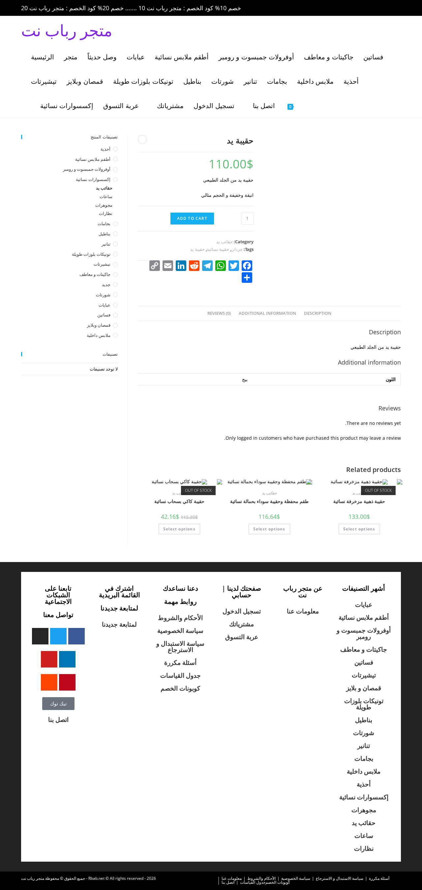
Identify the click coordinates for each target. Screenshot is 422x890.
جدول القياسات (180, 675)
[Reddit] (49, 682)
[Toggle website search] (313, 106)
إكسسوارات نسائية (93, 179)
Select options (179, 529)
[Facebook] (76, 636)
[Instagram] (40, 636)
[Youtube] (49, 659)
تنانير (106, 244)
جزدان (237, 249)
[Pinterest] (67, 682)
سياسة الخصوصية (180, 630)
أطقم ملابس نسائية (92, 159)
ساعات (106, 196)
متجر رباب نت (66, 30)
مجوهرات (103, 205)
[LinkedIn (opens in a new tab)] (379, 8)
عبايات (104, 305)
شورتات (103, 295)
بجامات (104, 223)
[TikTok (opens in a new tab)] (397, 8)
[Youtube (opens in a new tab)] (389, 8)
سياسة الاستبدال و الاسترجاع (180, 646)
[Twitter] (58, 636)
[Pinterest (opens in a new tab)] (361, 8)
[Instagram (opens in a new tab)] (370, 8)
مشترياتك (241, 624)
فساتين (103, 315)
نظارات (105, 213)
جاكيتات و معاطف (94, 274)
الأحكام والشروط (180, 617)
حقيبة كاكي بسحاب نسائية (179, 501)
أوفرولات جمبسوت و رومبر (86, 169)
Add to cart (192, 218)
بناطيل (104, 234)
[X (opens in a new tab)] (342, 8)
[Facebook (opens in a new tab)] (352, 8)
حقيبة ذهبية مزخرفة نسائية (359, 501)
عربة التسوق (241, 637)
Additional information (267, 313)
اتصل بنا (58, 719)
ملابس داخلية (98, 335)
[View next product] (142, 139)
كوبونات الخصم (180, 688)
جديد (106, 284)
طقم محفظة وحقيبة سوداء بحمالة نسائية (269, 501)
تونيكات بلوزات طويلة (91, 254)
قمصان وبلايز (98, 325)
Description (317, 313)
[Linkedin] (67, 659)
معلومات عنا (303, 611)
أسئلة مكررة (180, 662)
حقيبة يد (197, 249)
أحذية (105, 149)
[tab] (318, 313)
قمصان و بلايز (363, 688)
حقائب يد (224, 242)
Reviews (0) (219, 313)
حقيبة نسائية (218, 249)
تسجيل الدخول (242, 611)
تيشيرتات (102, 264)
